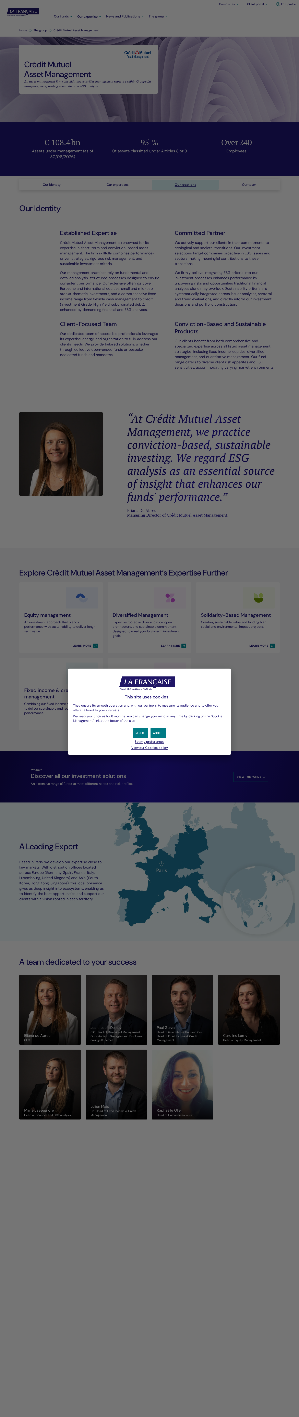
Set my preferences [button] (149, 741)
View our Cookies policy (149, 748)
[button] (158, 733)
